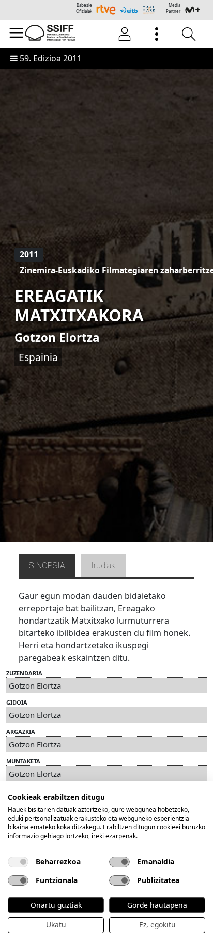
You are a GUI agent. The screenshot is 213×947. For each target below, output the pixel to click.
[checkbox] (18, 862)
